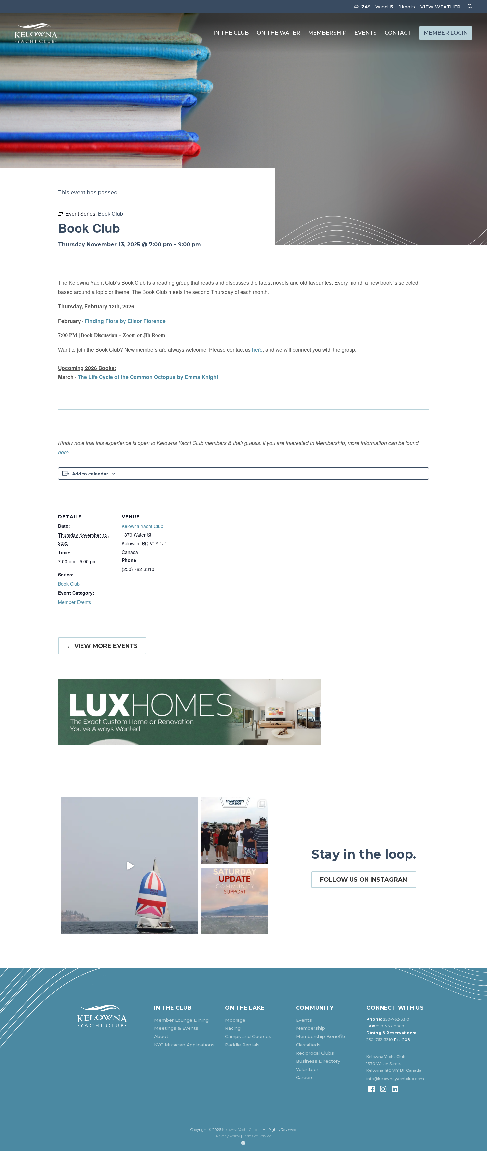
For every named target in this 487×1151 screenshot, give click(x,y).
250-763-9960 (390, 1026)
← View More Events (102, 645)
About (161, 1036)
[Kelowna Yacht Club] (36, 33)
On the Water (278, 33)
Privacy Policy (228, 1136)
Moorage (235, 1020)
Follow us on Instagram (364, 879)
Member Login (446, 33)
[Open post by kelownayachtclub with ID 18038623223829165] (129, 865)
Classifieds (308, 1044)
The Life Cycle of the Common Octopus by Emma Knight (148, 377)
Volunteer (307, 1069)
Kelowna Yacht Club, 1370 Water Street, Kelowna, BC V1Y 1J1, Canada (393, 1063)
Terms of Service (257, 1136)
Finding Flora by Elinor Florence (125, 321)
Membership (327, 33)
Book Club (69, 583)
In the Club (231, 33)
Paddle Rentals (242, 1044)
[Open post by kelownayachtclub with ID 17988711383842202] (234, 901)
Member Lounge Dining (181, 1020)
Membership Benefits (321, 1036)
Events (365, 33)
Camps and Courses (248, 1036)
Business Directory (318, 1061)
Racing (233, 1028)
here (257, 349)
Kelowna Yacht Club (142, 526)
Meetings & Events (176, 1028)
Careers (305, 1077)
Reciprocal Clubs (315, 1053)
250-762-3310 (396, 1019)
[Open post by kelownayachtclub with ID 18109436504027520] (234, 830)
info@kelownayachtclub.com (395, 1078)
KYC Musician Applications (184, 1044)
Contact (398, 33)
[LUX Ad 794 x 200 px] (243, 712)
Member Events (74, 602)
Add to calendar (90, 473)
